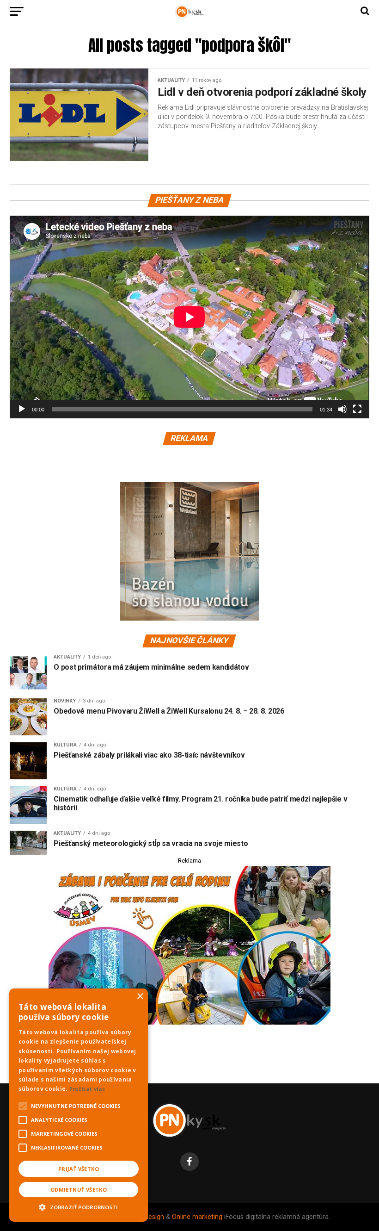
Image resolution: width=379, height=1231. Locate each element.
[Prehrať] (21, 409)
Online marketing (197, 1217)
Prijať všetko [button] (78, 1168)
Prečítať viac (87, 1088)
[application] (189, 317)
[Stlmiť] (342, 409)
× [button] (139, 996)
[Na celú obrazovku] (357, 409)
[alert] (78, 1105)
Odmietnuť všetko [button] (78, 1189)
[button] (78, 1206)
